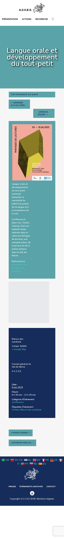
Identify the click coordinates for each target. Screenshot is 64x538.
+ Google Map (19, 349)
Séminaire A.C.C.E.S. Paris (18, 104)
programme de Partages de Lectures (19, 268)
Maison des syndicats (31, 409)
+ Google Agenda (19, 433)
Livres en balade (43, 113)
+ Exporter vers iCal (21, 443)
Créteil (15, 409)
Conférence (18, 402)
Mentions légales (45, 498)
